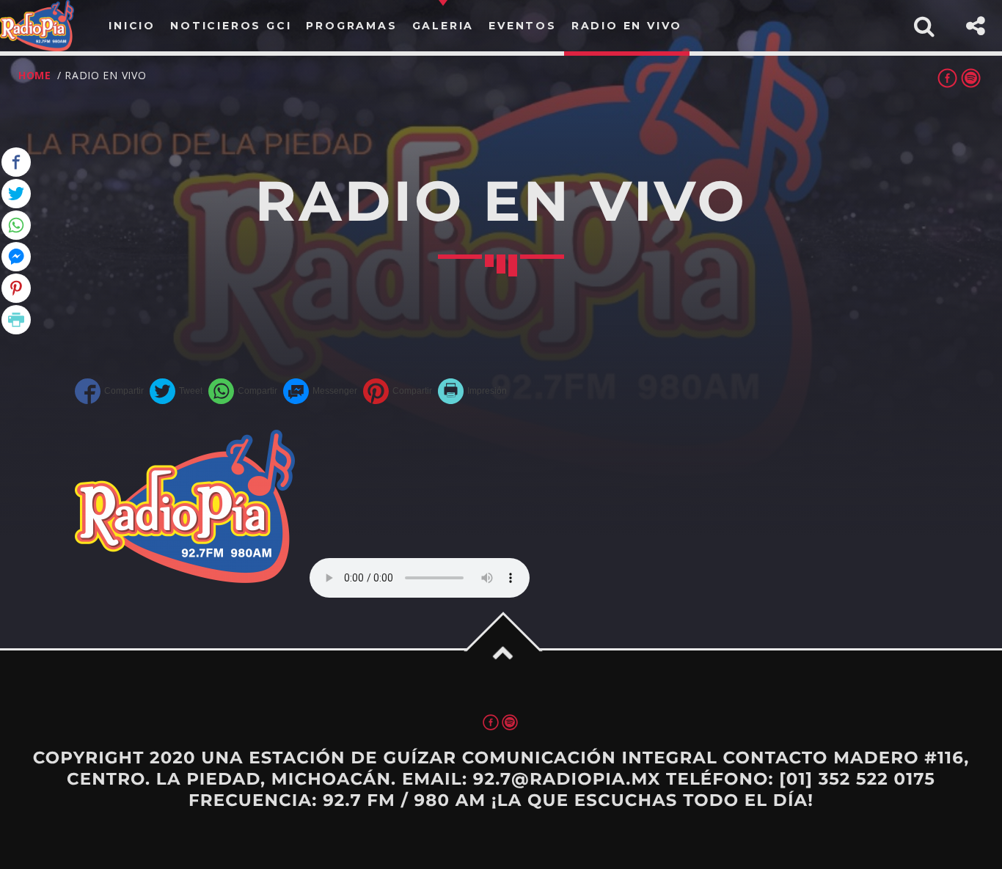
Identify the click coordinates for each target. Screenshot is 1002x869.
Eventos (523, 25)
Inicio (132, 25)
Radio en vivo (626, 25)
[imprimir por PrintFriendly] (472, 391)
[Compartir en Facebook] (109, 391)
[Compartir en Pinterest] (397, 391)
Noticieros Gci (230, 25)
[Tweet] (176, 391)
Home (34, 75)
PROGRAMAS (351, 25)
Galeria (443, 25)
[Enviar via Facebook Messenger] (320, 391)
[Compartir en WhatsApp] (242, 391)
